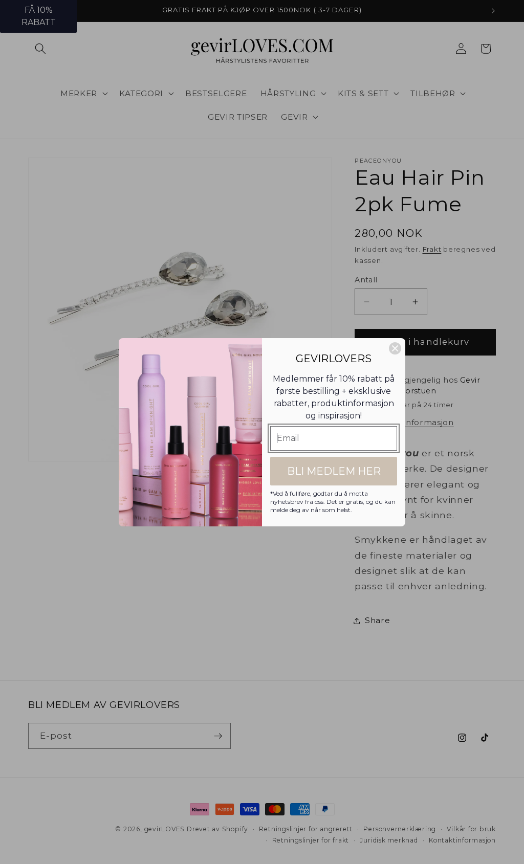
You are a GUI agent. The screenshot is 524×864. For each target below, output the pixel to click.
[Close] (395, 348)
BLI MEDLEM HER (334, 471)
